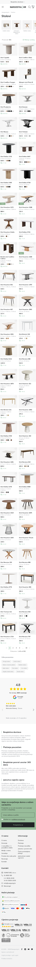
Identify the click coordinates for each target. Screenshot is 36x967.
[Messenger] (32, 949)
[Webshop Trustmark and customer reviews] (6, 940)
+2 (13, 136)
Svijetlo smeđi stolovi (8, 671)
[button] (18, 2)
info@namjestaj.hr (10, 883)
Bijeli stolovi (6, 668)
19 (26, 648)
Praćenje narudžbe (24, 846)
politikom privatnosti (18, 819)
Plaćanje (21, 843)
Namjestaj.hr (5, 12)
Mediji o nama (6, 850)
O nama (4, 840)
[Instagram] (26, 949)
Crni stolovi (24, 668)
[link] (6, 648)
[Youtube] (29, 949)
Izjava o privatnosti (8, 952)
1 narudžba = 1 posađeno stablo (7, 847)
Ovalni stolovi (17, 661)
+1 (13, 86)
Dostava (21, 840)
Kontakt (4, 862)
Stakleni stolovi (22, 665)
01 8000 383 (8, 875)
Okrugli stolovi (6, 661)
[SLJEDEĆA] (29, 648)
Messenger (7, 886)
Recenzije (5, 859)
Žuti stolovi (15, 668)
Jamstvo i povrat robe (25, 849)
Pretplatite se (18, 825)
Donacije (4, 843)
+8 (13, 111)
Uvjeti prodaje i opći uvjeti (10, 955)
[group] (18, 705)
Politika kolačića (7, 958)
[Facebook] (22, 949)
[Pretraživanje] (29, 7)
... (22, 648)
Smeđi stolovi (20, 671)
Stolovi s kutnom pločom (9, 665)
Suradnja (5, 853)
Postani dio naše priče (9, 856)
